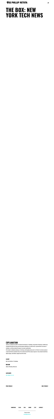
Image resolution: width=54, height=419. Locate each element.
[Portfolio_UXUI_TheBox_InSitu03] (16, 50)
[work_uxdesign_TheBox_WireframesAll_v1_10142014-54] (38, 313)
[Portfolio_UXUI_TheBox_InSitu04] (38, 50)
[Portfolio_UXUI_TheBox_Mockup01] (16, 180)
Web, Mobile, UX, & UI (10, 375)
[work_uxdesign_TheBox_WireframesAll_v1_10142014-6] (16, 264)
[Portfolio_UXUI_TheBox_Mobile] (16, 230)
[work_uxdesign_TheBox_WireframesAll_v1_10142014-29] (38, 280)
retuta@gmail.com (27, 414)
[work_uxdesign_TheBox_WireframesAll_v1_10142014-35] (16, 297)
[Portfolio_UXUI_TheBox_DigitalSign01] (38, 145)
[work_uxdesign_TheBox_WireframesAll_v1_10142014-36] (38, 297)
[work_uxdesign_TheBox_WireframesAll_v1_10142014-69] (38, 330)
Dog (25, 407)
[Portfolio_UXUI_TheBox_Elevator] (16, 70)
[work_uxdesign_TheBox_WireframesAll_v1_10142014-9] (38, 264)
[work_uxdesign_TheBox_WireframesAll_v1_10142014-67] (16, 330)
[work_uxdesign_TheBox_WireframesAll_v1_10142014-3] (16, 247)
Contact (41, 407)
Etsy (35, 407)
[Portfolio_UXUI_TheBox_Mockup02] (38, 99)
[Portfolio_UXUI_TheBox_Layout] (38, 229)
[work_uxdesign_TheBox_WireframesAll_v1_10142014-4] (38, 247)
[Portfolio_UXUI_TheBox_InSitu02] (38, 31)
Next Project (45, 386)
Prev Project (9, 386)
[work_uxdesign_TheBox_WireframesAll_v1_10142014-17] (16, 280)
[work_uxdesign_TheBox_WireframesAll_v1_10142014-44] (16, 313)
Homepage (13, 407)
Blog (20, 407)
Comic (29, 407)
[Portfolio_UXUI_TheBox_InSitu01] (16, 31)
